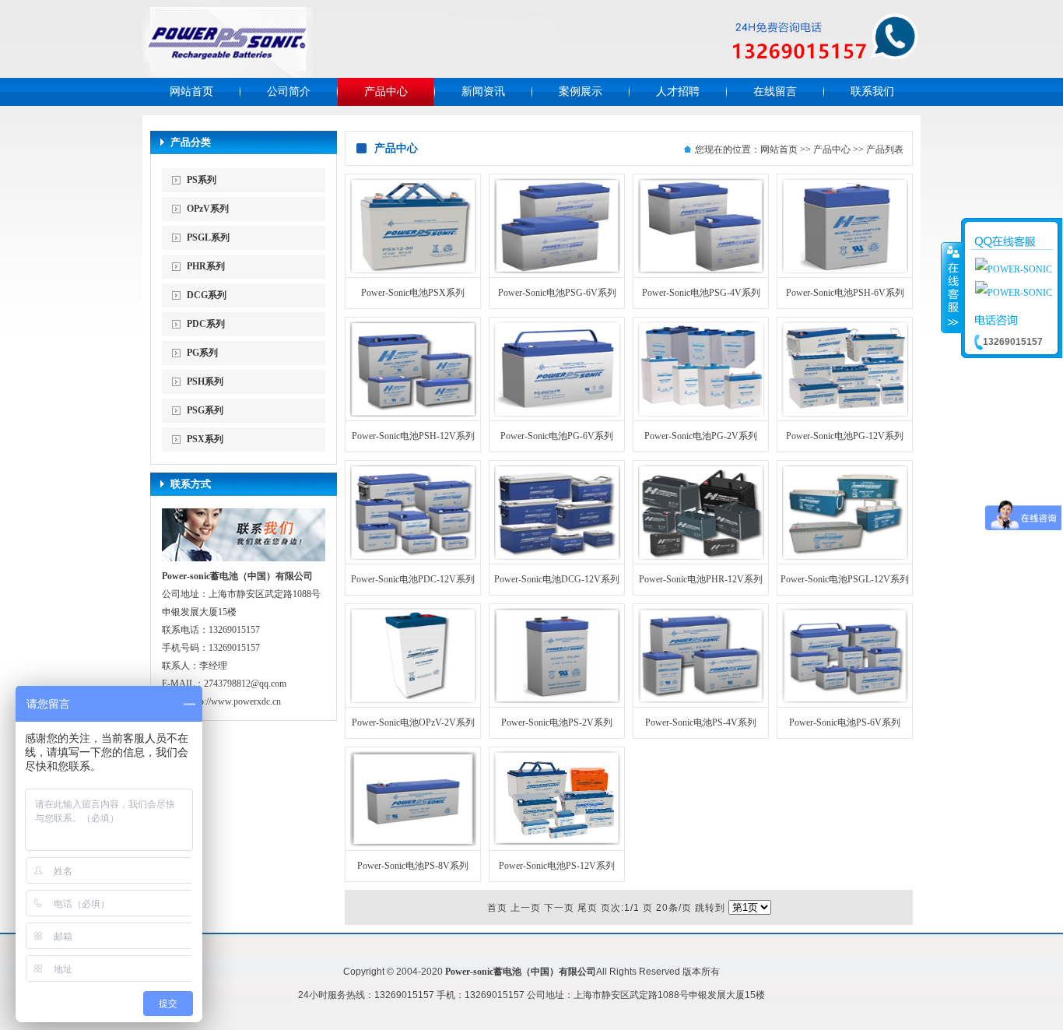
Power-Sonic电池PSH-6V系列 (845, 292)
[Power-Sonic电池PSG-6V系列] (557, 270)
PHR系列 (206, 266)
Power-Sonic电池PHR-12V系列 (701, 579)
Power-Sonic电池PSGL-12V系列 (845, 579)
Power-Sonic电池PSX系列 (413, 292)
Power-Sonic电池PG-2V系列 (700, 436)
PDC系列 (206, 323)
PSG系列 (205, 410)
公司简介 (288, 91)
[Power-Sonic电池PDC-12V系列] (413, 557)
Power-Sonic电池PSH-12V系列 (413, 436)
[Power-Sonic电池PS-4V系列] (701, 700)
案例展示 (580, 91)
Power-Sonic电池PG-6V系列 (556, 436)
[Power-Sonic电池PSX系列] (413, 270)
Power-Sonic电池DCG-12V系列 (556, 579)
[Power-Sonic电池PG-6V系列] (557, 414)
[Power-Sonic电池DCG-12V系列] (557, 557)
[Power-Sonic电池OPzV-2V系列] (413, 700)
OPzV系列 (208, 208)
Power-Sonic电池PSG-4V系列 (701, 292)
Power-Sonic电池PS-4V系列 (700, 722)
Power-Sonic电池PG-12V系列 (844, 436)
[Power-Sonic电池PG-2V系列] (701, 414)
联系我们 (872, 91)
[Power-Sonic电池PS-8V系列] (413, 843)
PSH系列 (205, 381)
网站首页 (191, 91)
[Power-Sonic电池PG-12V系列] (845, 414)
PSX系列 (205, 439)
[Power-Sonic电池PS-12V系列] (557, 843)
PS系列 (201, 179)
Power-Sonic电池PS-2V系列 (556, 722)
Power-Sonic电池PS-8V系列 (412, 865)
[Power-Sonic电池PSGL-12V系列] (845, 557)
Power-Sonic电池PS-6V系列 (844, 722)
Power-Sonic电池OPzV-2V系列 (413, 722)
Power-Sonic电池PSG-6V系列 (557, 292)
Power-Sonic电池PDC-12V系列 (413, 579)
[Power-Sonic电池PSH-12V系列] (413, 414)
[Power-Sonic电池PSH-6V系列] (845, 270)
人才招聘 (678, 91)
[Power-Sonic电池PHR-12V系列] (701, 557)
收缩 (952, 287)
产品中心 (386, 91)
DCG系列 (206, 295)
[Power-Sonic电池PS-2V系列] (557, 700)
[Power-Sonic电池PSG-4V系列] (701, 270)
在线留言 (775, 91)
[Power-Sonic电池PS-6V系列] (845, 700)
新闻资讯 (483, 91)
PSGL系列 (208, 237)
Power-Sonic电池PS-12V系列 (557, 865)
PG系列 (202, 352)
